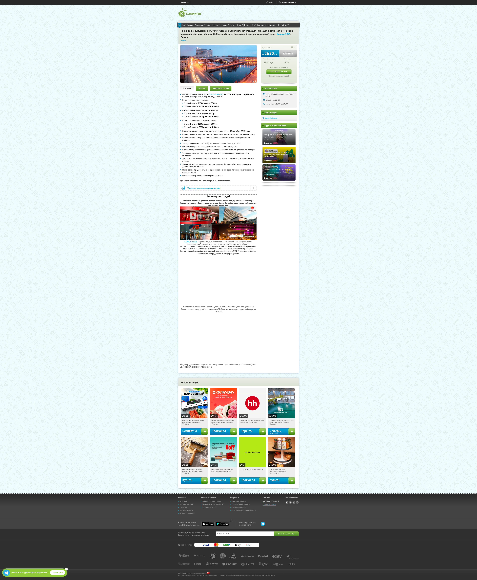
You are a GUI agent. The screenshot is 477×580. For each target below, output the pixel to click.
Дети (254, 25)
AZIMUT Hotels (190, 241)
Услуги (240, 25)
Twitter (294, 502)
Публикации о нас (186, 504)
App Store (208, 524)
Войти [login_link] (271, 2)
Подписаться (58, 572)
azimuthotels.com (271, 118)
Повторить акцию (279, 71)
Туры (232, 25)
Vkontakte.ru (290, 502)
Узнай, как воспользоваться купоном (203, 188)
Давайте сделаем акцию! (211, 501)
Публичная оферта (238, 507)
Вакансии (183, 507)
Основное (187, 88)
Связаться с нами (269, 505)
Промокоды (262, 25)
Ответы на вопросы (187, 513)
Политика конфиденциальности (243, 510)
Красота (190, 25)
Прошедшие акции (209, 507)
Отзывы (202, 88)
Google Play (222, 524)
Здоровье (272, 25)
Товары (225, 25)
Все (179, 25)
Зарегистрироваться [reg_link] (288, 2)
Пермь (183, 2)
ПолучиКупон (283, 25)
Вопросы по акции (221, 88)
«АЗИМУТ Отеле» (215, 94)
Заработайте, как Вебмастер (213, 504)
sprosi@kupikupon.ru (271, 501)
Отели (247, 25)
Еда (184, 25)
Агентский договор (238, 501)
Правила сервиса (186, 510)
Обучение (216, 25)
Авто (209, 25)
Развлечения (200, 25)
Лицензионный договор (240, 504)
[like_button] (292, 48)
